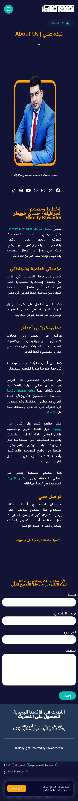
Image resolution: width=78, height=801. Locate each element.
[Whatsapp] (36, 190)
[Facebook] (58, 190)
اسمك (71, 595)
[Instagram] (43, 190)
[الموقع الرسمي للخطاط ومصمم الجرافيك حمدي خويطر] (58, 8)
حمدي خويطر (43, 229)
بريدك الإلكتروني (65, 613)
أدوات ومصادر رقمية (21, 390)
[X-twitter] (50, 190)
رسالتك (71, 651)
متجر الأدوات (16, 478)
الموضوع (70, 632)
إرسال (67, 695)
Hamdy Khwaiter (20, 229)
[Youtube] (28, 190)
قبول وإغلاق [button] (16, 788)
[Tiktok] (13, 190)
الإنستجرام (49, 412)
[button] (8, 9)
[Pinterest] (21, 190)
